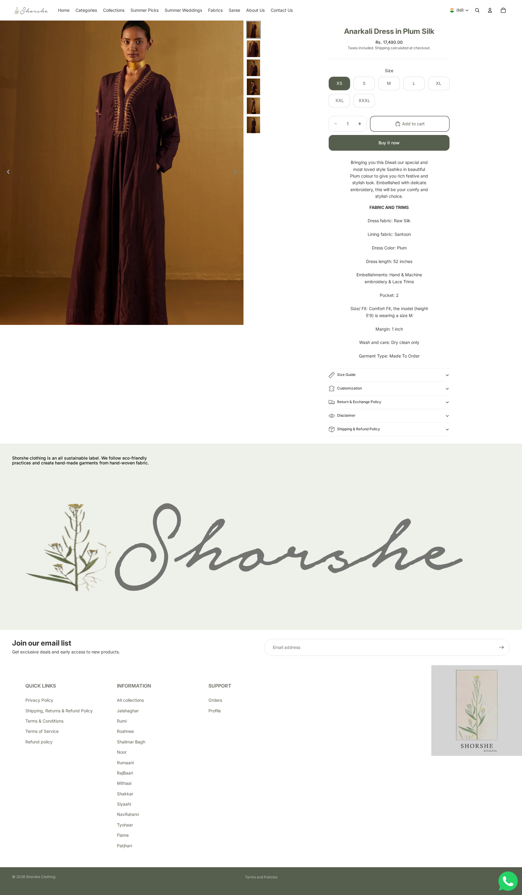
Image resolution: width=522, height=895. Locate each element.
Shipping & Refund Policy (358, 429)
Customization (349, 388)
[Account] (490, 10)
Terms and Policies (261, 877)
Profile (214, 710)
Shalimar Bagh (131, 741)
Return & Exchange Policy (359, 401)
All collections (130, 700)
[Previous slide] (6, 172)
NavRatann (128, 814)
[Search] (477, 10)
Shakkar (125, 793)
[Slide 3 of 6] (253, 67)
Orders (215, 700)
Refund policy (39, 741)
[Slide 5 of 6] (253, 106)
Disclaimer (346, 415)
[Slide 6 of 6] (253, 125)
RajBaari (125, 772)
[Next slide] (236, 172)
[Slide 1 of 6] (253, 29)
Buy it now (389, 142)
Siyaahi (124, 804)
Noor (122, 752)
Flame (123, 835)
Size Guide (346, 374)
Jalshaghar (128, 710)
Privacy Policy (39, 700)
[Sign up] (501, 647)
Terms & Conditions (44, 720)
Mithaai (124, 783)
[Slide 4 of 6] (253, 87)
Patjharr (124, 845)
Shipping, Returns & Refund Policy (59, 710)
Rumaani (125, 762)
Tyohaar (125, 824)
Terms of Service (42, 731)
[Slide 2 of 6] (253, 48)
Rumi (122, 720)
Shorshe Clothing (40, 876)
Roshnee (125, 731)
